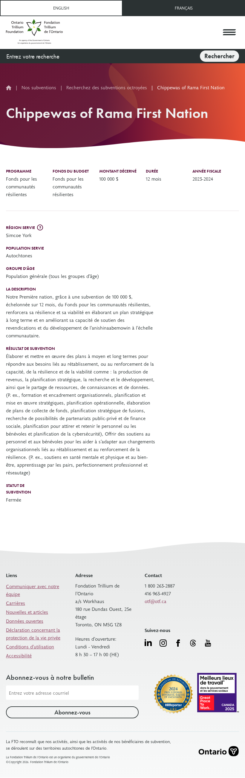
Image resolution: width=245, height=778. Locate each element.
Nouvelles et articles (27, 611)
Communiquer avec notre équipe (32, 590)
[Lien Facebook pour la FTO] (178, 643)
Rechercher (219, 56)
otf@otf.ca (155, 601)
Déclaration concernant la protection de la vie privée (33, 633)
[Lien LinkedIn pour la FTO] (148, 642)
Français (184, 8)
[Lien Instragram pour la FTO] (163, 643)
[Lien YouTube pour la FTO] (207, 643)
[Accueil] (34, 32)
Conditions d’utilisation (30, 646)
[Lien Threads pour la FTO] (193, 643)
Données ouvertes (24, 620)
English (61, 8)
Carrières (15, 602)
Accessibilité (19, 655)
